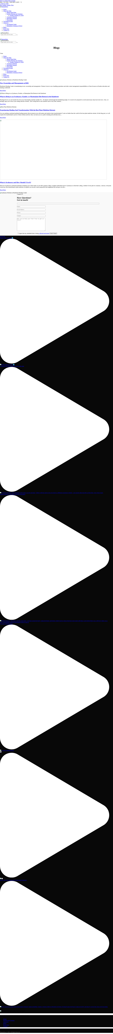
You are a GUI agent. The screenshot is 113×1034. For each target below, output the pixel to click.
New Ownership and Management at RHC (14, 83)
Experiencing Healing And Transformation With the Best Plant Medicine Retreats (27, 110)
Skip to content (4, 0)
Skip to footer (11, 0)
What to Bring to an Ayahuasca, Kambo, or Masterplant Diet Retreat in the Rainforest (29, 96)
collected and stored (44, 233)
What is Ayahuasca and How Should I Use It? (15, 182)
